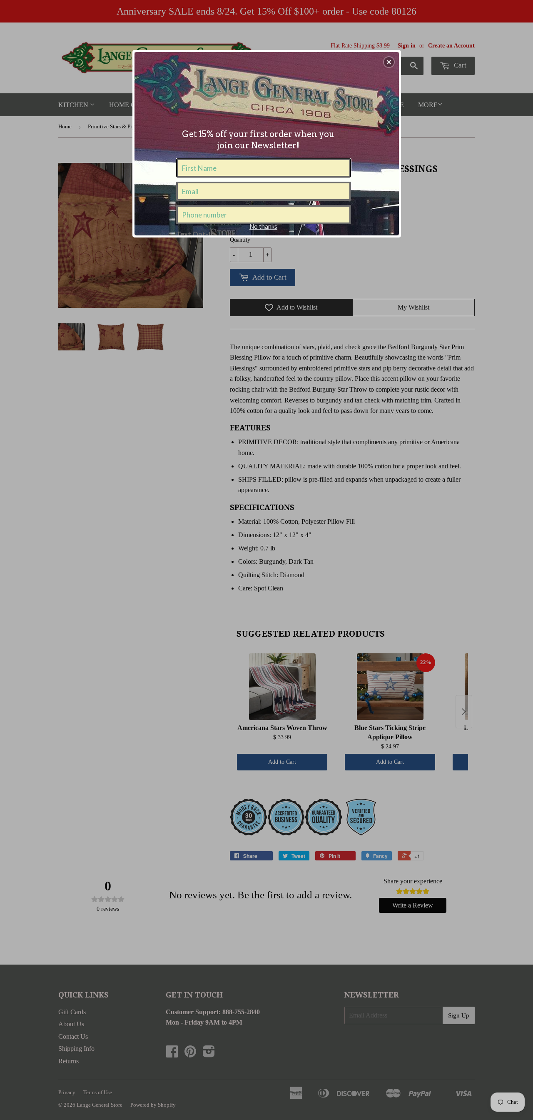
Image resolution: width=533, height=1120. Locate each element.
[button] (389, 62)
